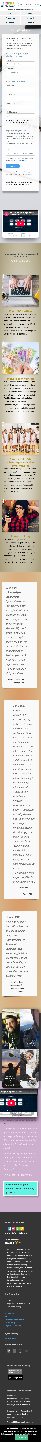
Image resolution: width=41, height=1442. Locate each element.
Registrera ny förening (13, 1326)
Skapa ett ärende (10, 1338)
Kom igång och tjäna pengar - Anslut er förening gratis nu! (20, 1188)
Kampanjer (30, 18)
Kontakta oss (9, 1313)
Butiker (10, 13)
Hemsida (10, 68)
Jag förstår (21, 1437)
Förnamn (10, 85)
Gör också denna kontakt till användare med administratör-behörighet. (21, 121)
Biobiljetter (30, 13)
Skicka (12, 166)
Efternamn (11, 94)
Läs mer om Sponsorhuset (14, 1319)
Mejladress (11, 103)
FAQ (6, 1316)
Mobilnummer (12, 112)
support (26, 184)
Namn (9, 60)
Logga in (30, 22)
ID (8, 149)
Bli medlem (10, 22)
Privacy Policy (10, 1322)
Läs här (24, 160)
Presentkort (10, 18)
